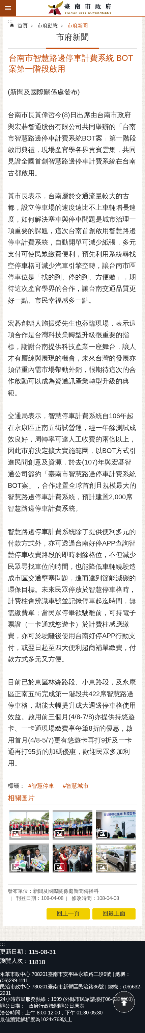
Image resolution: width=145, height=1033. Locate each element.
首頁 (23, 25)
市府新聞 (77, 25)
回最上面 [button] (114, 913)
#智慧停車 (41, 786)
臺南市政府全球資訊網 (80, 8)
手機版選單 (8, 8)
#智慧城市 (76, 786)
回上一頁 (68, 913)
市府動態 (47, 25)
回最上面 (124, 1002)
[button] (29, 825)
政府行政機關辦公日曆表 (56, 1006)
